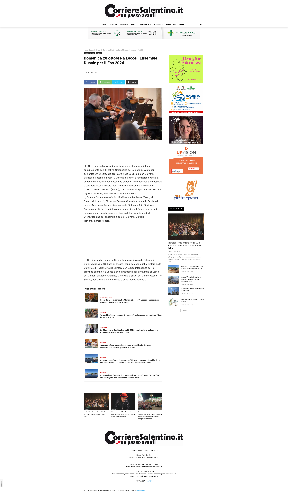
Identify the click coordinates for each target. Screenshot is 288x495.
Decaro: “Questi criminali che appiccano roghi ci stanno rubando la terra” (191, 279)
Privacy (1, 484)
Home (86, 50)
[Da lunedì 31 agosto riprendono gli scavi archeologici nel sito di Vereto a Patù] (173, 269)
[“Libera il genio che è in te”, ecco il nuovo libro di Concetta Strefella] (173, 302)
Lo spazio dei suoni (95, 50)
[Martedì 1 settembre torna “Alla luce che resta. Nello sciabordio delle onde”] (96, 401)
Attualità (87, 409)
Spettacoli (98, 53)
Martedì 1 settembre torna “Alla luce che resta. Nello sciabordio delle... (184, 245)
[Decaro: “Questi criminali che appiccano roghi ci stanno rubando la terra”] (173, 280)
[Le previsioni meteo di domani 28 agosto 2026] (173, 291)
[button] (201, 24)
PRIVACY (148, 481)
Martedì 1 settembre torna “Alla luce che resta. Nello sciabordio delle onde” (95, 414)
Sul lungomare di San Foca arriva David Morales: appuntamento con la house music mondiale (123, 414)
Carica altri (185, 310)
